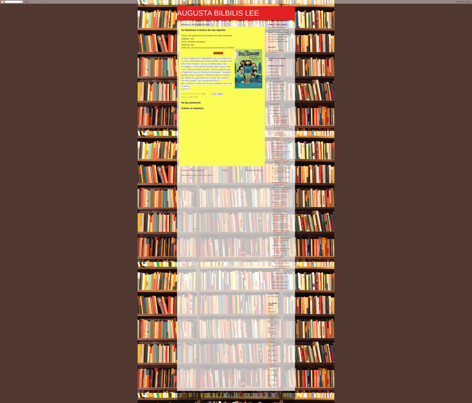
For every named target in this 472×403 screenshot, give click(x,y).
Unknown (273, 346)
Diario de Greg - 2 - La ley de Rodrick (281, 139)
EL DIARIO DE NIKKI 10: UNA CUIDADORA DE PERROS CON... (280, 119)
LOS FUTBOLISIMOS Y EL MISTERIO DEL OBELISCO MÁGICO (281, 190)
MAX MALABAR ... (281, 272)
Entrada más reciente (192, 170)
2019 (273, 75)
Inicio (225, 170)
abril (274, 104)
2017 (273, 293)
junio (275, 97)
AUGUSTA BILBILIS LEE (218, 13)
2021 (273, 69)
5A (271, 308)
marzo (275, 107)
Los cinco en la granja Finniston (280, 178)
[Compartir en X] (217, 94)
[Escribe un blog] (215, 94)
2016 (273, 296)
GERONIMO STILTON (280, 143)
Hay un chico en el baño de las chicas (280, 262)
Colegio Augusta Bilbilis (273, 323)
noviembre (277, 85)
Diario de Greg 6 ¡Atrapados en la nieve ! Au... (279, 204)
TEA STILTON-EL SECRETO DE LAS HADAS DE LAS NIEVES (280, 162)
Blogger (264, 397)
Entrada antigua (254, 170)
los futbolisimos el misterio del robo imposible (279, 197)
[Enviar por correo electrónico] (212, 94)
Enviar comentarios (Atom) (202, 175)
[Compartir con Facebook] (219, 94)
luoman (241, 397)
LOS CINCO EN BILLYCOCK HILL (280, 210)
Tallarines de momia (280, 285)
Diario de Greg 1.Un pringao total (280, 278)
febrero (276, 110)
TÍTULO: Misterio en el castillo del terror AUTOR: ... (281, 250)
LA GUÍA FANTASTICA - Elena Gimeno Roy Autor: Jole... (281, 240)
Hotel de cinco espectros (277, 257)
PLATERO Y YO (278, 245)
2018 (273, 78)
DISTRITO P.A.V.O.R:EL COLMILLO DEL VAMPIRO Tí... (281, 154)
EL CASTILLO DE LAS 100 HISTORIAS (280, 267)
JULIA (272, 339)
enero (275, 114)
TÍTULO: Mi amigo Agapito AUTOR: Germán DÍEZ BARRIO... (279, 218)
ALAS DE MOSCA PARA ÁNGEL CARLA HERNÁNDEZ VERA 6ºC (281, 171)
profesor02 (273, 386)
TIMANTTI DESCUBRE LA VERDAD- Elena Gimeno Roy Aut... (281, 233)
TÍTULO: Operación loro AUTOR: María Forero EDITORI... (280, 226)
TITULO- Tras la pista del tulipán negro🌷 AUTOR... (280, 127)
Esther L (273, 328)
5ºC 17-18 (194, 97)
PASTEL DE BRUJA (279, 288)
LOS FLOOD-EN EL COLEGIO (280, 147)
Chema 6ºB (273, 318)
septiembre (277, 91)
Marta (272, 342)
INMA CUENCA (273, 334)
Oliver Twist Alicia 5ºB (280, 282)
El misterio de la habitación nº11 (279, 134)
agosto (275, 94)
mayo (275, 101)
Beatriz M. (273, 313)
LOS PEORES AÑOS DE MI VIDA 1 (280, 183)
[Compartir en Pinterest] (222, 94)
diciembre (277, 81)
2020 (273, 72)
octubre (276, 88)
